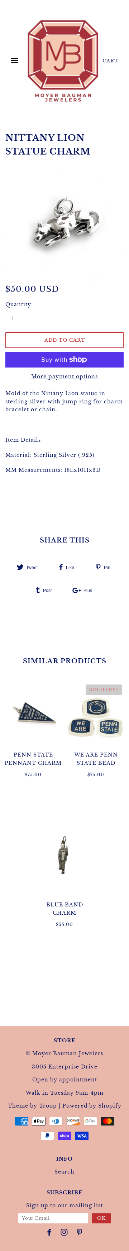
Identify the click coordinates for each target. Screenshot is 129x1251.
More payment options (64, 376)
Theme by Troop (32, 1106)
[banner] (63, 61)
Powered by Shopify (91, 1106)
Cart (110, 61)
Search (64, 1172)
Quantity (16, 304)
